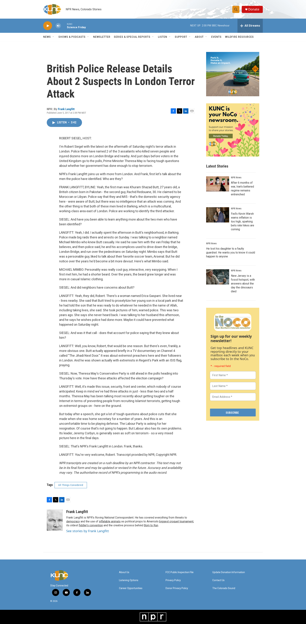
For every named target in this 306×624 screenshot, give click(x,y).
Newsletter (101, 36)
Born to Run (151, 525)
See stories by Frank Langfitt (87, 531)
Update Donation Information (228, 572)
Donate (253, 9)
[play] (47, 26)
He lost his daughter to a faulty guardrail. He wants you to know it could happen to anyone (230, 252)
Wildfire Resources (239, 36)
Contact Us (218, 580)
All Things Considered (70, 485)
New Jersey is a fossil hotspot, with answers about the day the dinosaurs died (243, 283)
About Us (124, 572)
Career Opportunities (130, 588)
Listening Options (128, 580)
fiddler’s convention (91, 525)
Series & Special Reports (132, 36)
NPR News (236, 177)
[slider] (63, 25)
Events (216, 36)
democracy (73, 521)
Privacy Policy (173, 580)
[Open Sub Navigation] (53, 36)
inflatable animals (110, 521)
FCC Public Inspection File (180, 572)
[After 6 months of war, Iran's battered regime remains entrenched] (217, 183)
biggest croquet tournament (176, 521)
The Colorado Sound (223, 588)
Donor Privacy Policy (177, 588)
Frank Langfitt (66, 109)
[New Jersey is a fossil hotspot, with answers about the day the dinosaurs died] (217, 277)
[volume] (58, 26)
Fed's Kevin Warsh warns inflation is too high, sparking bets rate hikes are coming (242, 221)
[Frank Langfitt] (55, 520)
